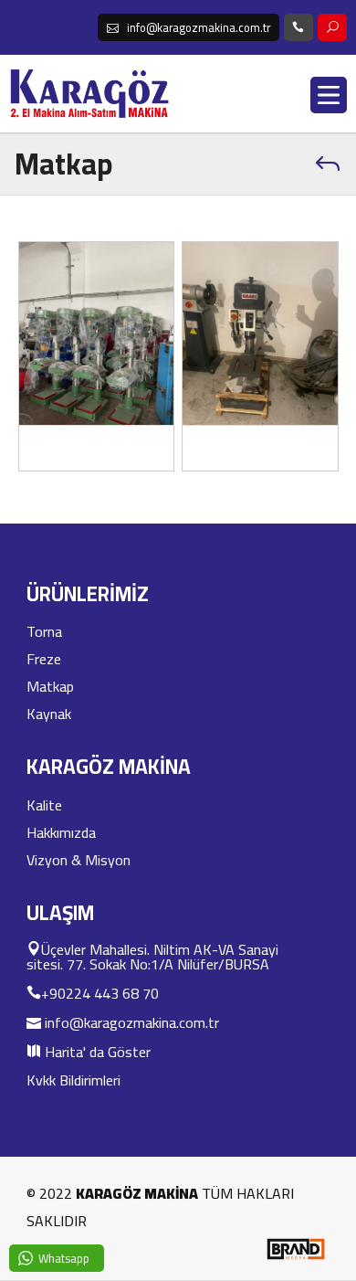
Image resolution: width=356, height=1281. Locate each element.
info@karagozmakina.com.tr (130, 1022)
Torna (44, 631)
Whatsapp (63, 1258)
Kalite (44, 805)
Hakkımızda (61, 832)
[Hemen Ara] (298, 27)
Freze (43, 658)
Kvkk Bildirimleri (73, 1080)
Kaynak (48, 713)
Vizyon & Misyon (78, 859)
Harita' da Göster (96, 1051)
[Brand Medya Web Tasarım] (295, 1257)
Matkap (50, 686)
